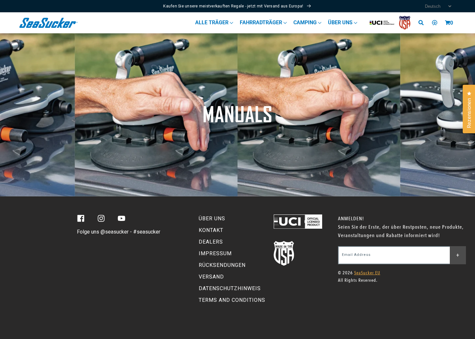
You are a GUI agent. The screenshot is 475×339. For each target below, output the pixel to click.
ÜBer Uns (341, 22)
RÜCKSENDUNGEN (222, 265)
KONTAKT (211, 230)
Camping (305, 22)
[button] (447, 23)
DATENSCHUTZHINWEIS (230, 288)
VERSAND (211, 277)
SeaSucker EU (367, 273)
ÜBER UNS (212, 218)
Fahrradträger (261, 22)
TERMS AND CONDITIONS (232, 300)
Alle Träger (212, 22)
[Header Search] (423, 22)
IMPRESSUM (215, 253)
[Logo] (48, 22)
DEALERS (211, 242)
